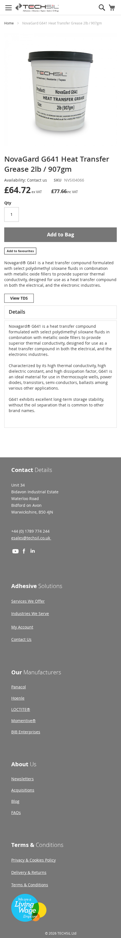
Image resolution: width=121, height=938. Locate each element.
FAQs (16, 812)
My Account (22, 627)
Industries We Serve (30, 613)
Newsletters (22, 778)
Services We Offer (28, 601)
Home (9, 23)
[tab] (60, 312)
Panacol (18, 687)
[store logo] (37, 7)
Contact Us (21, 639)
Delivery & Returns (28, 872)
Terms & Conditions (29, 884)
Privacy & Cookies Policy (33, 860)
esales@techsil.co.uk (31, 538)
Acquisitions (22, 790)
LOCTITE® (20, 709)
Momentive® (23, 720)
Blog (15, 801)
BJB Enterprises (25, 731)
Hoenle (17, 698)
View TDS (19, 298)
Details (17, 311)
